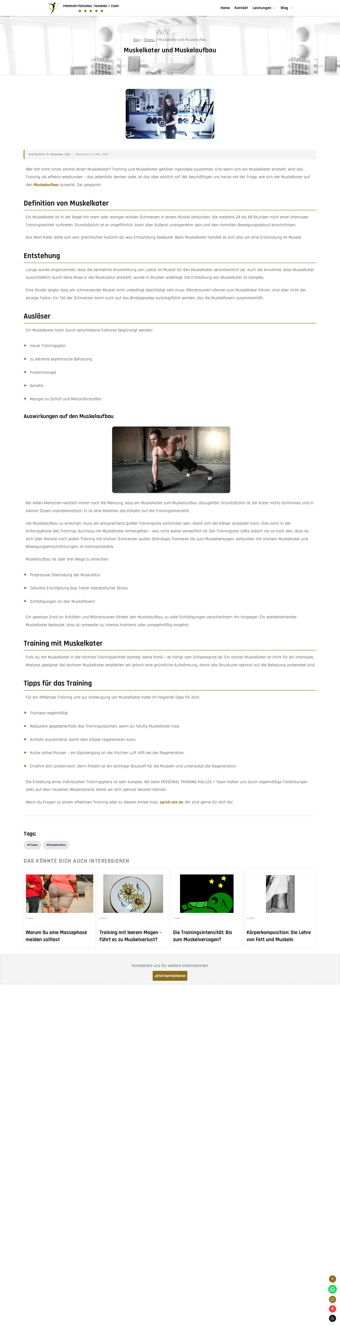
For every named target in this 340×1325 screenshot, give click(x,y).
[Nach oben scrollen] (332, 1279)
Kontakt (241, 7)
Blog (284, 7)
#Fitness (32, 845)
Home (225, 7)
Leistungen (262, 7)
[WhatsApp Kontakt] (332, 1289)
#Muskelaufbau (56, 845)
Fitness (149, 39)
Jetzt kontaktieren (170, 975)
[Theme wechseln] (332, 1318)
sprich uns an (171, 802)
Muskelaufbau (46, 185)
